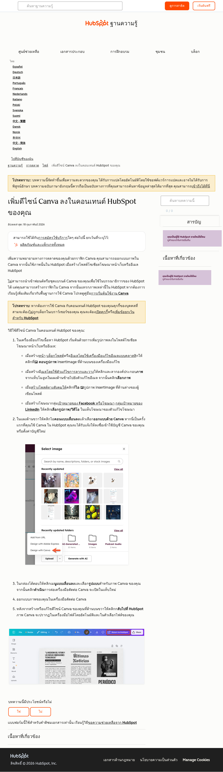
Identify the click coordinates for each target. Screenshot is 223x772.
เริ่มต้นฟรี (204, 6)
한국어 (16, 137)
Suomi (16, 115)
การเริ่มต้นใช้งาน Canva (109, 293)
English (17, 148)
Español (18, 66)
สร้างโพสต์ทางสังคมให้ (48, 387)
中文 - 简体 (19, 143)
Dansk (16, 126)
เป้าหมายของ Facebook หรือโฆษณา (86, 403)
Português (19, 83)
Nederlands (20, 94)
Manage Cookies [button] (196, 760)
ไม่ (40, 712)
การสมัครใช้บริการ (53, 238)
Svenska (18, 110)
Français (18, 88)
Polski (16, 104)
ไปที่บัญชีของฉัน (22, 159)
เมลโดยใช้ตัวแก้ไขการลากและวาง (67, 372)
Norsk (16, 132)
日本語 (16, 77)
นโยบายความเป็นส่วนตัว (158, 760)
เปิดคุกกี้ (102, 312)
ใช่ (19, 712)
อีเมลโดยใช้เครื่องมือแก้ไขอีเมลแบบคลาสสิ (103, 356)
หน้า (42, 356)
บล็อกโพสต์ (55, 356)
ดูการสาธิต (177, 6)
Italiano (17, 99)
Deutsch (18, 72)
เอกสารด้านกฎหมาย (119, 760)
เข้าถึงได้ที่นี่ (201, 186)
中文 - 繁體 (19, 121)
